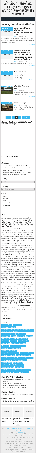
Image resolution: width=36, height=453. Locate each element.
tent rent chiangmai (26, 217)
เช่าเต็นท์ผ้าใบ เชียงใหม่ (23, 273)
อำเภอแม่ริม (14, 343)
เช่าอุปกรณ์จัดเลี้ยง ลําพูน (19, 268)
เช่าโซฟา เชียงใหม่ (9, 281)
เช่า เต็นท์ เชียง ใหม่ (28, 358)
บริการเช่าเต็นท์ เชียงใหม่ (8, 327)
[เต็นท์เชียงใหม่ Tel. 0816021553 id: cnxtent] (29, 412)
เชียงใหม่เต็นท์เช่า (6, 256)
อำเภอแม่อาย (21, 247)
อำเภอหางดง (11, 243)
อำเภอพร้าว (32, 240)
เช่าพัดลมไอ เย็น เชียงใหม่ (25, 260)
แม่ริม (15, 300)
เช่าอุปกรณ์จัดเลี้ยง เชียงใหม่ (12, 269)
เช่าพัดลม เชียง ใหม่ (28, 256)
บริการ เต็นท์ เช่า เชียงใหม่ (11, 221)
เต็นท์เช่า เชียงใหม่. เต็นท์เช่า (13, 292)
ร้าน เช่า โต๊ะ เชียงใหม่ (16, 232)
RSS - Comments (7, 318)
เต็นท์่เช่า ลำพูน (23, 298)
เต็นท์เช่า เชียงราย (6, 290)
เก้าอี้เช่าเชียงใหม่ (19, 436)
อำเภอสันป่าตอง (28, 242)
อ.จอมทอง (12, 236)
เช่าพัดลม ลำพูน (21, 256)
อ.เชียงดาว (8, 238)
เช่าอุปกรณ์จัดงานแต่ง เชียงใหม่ (25, 266)
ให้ (19, 304)
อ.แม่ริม (12, 238)
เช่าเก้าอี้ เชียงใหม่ (25, 271)
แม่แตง (18, 300)
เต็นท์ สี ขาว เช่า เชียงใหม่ (22, 284)
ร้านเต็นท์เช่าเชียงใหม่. (25, 232)
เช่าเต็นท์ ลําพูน (11, 275)
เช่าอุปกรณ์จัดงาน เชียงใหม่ (22, 264)
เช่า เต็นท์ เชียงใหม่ (20, 72)
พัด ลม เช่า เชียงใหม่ (9, 229)
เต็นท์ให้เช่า (27, 294)
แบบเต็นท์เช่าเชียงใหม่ (9, 300)
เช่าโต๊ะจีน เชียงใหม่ (17, 281)
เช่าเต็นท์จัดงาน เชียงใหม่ (14, 273)
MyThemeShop (20, 432)
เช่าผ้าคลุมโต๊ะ (15, 256)
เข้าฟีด (4, 200)
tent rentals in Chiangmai (16, 217)
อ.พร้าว (27, 236)
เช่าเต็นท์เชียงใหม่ (16, 358)
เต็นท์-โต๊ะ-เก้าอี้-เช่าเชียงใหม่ (17, 282)
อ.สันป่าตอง (3, 238)
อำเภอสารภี (4, 243)
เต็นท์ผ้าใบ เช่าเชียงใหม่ (28, 282)
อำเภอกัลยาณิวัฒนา (27, 238)
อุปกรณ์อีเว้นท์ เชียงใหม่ (24, 251)
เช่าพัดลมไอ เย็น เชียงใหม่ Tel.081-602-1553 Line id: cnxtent (18, 168)
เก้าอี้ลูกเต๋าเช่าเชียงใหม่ (11, 253)
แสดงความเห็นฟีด (7, 203)
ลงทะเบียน (5, 196)
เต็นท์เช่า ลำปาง (31, 288)
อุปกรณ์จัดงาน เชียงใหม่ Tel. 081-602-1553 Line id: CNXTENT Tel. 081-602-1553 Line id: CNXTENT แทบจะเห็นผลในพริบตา (24, 55)
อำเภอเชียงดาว (30, 243)
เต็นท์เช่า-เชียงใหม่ (7, 362)
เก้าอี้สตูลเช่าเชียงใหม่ (21, 253)
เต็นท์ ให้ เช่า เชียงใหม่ (15, 296)
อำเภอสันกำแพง (12, 242)
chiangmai (3, 217)
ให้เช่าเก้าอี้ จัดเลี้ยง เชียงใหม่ (13, 308)
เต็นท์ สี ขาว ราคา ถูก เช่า (11, 284)
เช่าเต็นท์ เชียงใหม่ (23, 277)
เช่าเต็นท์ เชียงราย (27, 275)
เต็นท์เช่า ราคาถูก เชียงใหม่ (22, 288)
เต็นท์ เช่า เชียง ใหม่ (15, 290)
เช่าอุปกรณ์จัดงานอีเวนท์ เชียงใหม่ (14, 262)
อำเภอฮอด (24, 243)
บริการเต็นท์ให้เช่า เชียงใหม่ (18, 227)
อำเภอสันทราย (21, 242)
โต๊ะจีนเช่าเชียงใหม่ (25, 302)
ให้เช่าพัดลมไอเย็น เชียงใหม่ (12, 306)
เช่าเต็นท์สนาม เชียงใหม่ (19, 275)
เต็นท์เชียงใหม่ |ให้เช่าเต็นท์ (6, 286)
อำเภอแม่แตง (4, 249)
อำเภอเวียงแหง (24, 245)
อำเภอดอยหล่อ (15, 240)
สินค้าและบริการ (25, 234)
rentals (7, 217)
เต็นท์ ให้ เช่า (22, 294)
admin (15, 36)
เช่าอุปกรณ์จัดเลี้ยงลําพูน (8, 355)
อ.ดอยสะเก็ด (16, 236)
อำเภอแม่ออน (13, 247)
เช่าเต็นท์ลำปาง (32, 273)
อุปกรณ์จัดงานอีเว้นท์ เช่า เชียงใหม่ (22, 249)
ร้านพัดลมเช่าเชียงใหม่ (11, 441)
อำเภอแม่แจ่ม (28, 247)
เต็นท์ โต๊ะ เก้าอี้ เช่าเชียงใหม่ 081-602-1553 (14, 383)
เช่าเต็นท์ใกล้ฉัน (27, 279)
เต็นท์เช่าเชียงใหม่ (6, 365)
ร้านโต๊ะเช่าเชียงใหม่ (27, 434)
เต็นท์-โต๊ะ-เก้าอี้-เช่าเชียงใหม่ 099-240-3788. (14, 388)
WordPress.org (6, 205)
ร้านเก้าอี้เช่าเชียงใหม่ (9, 230)
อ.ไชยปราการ (20, 238)
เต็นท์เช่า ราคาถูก (20, 103)
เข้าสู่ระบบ (5, 198)
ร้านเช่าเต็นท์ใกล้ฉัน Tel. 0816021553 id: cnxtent (15, 165)
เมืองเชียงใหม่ (29, 298)
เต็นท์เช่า (14, 286)
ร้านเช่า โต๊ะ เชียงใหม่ (7, 232)
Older (27, 117)
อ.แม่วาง (15, 238)
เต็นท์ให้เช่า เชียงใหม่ (9, 298)
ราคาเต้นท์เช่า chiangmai (21, 229)
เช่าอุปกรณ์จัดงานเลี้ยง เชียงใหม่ (9, 266)
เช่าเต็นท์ (31, 271)
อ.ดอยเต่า (21, 236)
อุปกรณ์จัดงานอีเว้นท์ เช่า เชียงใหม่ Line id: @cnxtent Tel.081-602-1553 (23, 31)
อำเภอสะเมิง (4, 242)
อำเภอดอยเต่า (22, 240)
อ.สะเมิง (30, 236)
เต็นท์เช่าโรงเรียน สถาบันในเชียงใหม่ (12, 294)
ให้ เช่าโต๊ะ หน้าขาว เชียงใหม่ (25, 309)
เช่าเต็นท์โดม (11, 279)
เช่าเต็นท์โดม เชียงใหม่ (18, 279)
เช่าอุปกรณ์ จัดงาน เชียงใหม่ (26, 262)
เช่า (11, 256)
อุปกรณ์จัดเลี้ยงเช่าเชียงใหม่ (12, 251)
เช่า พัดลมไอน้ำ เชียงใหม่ (27, 258)
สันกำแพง (8, 234)
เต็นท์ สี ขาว (3, 284)
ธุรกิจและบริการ (17, 218)
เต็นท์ (10, 282)
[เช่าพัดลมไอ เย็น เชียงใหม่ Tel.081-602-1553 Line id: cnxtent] (18, 412)
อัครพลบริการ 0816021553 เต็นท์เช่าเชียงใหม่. (19, 447)
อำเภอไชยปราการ (12, 249)
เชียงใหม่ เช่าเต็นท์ (23, 255)
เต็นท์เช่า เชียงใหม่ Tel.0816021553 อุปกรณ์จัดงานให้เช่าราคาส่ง (18, 8)
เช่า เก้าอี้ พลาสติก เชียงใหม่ (16, 271)
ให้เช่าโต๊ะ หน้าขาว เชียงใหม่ (13, 309)
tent (10, 217)
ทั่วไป (10, 218)
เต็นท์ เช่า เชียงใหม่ (23, 290)
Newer (8, 117)
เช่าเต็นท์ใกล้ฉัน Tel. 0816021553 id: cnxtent (14, 174)
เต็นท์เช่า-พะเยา (19, 286)
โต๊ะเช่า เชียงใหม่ (14, 304)
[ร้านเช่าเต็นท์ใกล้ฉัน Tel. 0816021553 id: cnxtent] (7, 412)
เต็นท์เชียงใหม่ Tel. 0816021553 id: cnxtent (14, 170)
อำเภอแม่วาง (7, 247)
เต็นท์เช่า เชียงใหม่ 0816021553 (9, 156)
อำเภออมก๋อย (18, 243)
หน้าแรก (17, 434)
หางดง (2, 236)
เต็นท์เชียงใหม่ (30, 284)
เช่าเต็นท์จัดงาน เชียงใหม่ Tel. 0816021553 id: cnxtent (17, 172)
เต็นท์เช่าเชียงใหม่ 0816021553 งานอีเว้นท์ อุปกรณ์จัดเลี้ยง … (18, 394)
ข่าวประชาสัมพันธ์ (7, 325)
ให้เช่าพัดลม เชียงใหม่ (24, 304)
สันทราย (12, 234)
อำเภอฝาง (27, 240)
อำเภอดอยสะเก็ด (8, 240)
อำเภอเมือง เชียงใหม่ (5, 245)
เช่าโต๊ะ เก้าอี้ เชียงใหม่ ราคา (26, 281)
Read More (32, 44)
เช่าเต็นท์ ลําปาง (4, 275)
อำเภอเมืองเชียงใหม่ (15, 245)
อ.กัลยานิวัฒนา (7, 236)
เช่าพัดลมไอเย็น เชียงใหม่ (14, 260)
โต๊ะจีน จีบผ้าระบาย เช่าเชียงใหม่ (15, 301)
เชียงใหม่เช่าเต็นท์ (16, 255)
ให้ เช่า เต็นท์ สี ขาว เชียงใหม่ (25, 308)
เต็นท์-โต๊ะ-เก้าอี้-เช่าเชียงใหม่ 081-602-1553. (14, 385)
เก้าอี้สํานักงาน (28, 253)
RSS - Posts (6, 316)
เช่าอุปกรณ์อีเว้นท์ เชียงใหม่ (25, 269)
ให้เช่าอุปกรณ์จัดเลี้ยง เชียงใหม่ (20, 372)
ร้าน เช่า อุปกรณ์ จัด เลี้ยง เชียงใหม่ (20, 230)
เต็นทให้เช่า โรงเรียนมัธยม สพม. (23, 87)
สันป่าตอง (16, 234)
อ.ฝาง (25, 236)
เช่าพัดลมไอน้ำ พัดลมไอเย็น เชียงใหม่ (15, 258)
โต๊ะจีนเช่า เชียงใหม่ (5, 304)
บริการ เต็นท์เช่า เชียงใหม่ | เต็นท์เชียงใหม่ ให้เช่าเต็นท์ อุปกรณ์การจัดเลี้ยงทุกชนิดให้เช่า (17, 223)
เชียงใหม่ (8, 255)
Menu (4, 19)
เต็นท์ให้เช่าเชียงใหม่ (26, 296)
